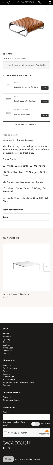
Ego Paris (7, 53)
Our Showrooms (10, 368)
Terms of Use (8, 376)
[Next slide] (46, 267)
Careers (6, 374)
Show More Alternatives (27, 124)
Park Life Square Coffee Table (16, 294)
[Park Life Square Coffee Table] (26, 267)
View (45, 88)
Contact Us (7, 350)
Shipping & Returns (11, 400)
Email (6, 412)
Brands (6, 333)
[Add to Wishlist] (47, 8)
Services (6, 342)
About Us (7, 365)
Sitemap (6, 385)
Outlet (5, 371)
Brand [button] (6, 217)
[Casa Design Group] (16, 443)
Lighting (6, 339)
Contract (6, 344)
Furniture (7, 336)
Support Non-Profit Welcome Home (18, 382)
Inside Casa (8, 347)
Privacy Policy (9, 379)
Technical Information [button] (13, 209)
